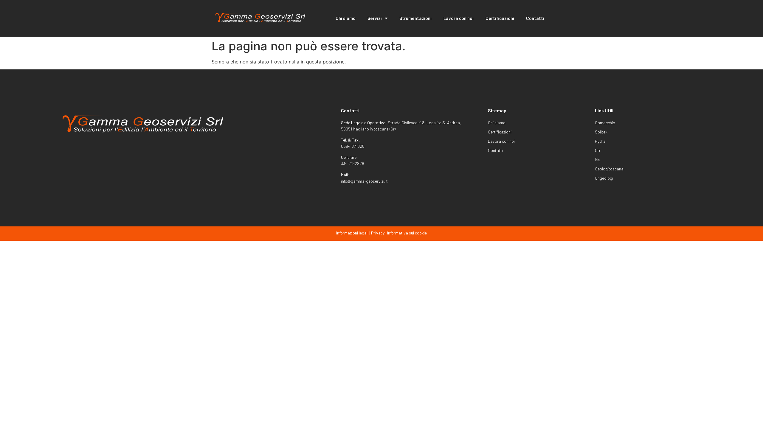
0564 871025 (353, 146)
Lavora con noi (458, 18)
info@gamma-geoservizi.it (364, 181)
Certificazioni (500, 18)
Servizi (374, 18)
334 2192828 (352, 163)
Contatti (535, 18)
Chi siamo (346, 18)
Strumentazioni (415, 18)
